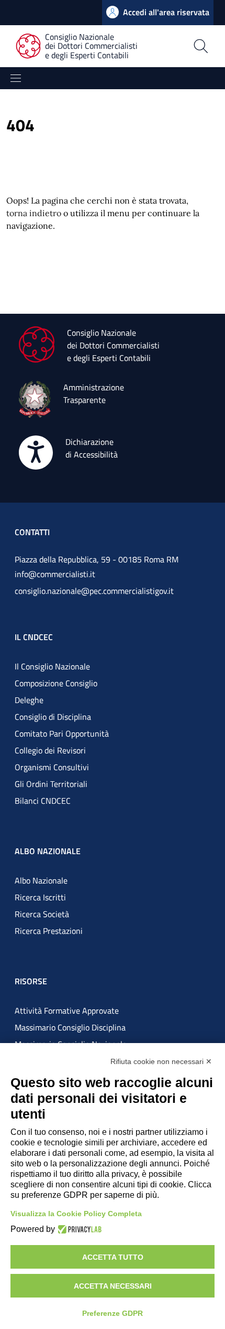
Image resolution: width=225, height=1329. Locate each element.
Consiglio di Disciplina (53, 716)
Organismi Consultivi (52, 767)
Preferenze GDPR (112, 1313)
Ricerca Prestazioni (49, 930)
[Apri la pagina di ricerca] (201, 46)
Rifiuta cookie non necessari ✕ (161, 1061)
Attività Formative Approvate (67, 1010)
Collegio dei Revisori (50, 750)
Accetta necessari (113, 1286)
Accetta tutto (112, 1257)
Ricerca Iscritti (40, 897)
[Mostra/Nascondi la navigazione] (15, 78)
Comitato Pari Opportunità (62, 733)
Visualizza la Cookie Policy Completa (76, 1213)
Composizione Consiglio (56, 683)
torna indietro (33, 213)
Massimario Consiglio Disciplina (70, 1027)
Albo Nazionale (41, 880)
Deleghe (29, 700)
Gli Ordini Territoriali (51, 784)
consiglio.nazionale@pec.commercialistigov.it (94, 590)
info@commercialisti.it (55, 574)
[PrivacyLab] (78, 1229)
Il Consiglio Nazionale (52, 666)
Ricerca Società (42, 914)
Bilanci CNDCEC (43, 800)
